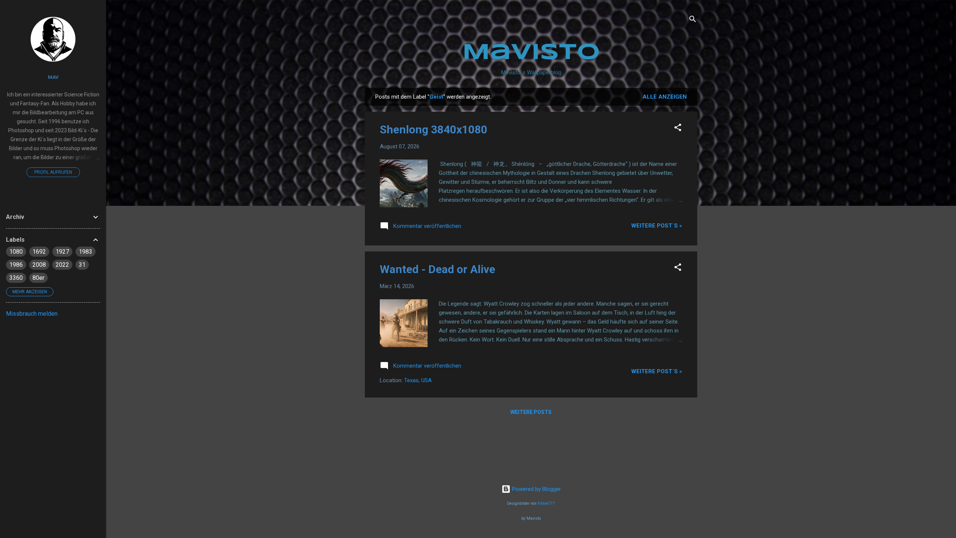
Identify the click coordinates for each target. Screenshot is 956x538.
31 (82, 264)
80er (38, 277)
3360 (16, 277)
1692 (39, 251)
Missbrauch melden (32, 313)
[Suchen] (692, 20)
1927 (62, 251)
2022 (62, 264)
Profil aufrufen (53, 172)
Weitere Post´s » (656, 225)
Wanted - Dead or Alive (437, 269)
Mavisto (531, 53)
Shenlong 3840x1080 (433, 129)
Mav (53, 77)
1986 (16, 264)
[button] (677, 128)
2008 (39, 264)
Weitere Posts (531, 412)
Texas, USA (418, 380)
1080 (16, 251)
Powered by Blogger (535, 489)
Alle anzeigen (665, 96)
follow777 (546, 503)
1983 (85, 251)
